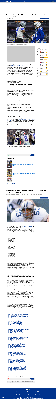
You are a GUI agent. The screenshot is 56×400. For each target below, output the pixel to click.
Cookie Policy (46, 393)
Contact (28, 391)
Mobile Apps (46, 391)
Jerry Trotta (9, 16)
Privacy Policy (29, 393)
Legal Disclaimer (10, 394)
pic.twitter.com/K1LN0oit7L (16, 81)
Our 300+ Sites (37, 391)
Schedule (19, 1)
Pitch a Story (18, 393)
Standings (23, 1)
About (8, 391)
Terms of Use (37, 393)
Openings (17, 391)
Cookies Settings (38, 394)
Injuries (29, 1)
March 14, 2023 (20, 82)
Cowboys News (12, 183)
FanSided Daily (10, 393)
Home (8, 183)
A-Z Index (29, 394)
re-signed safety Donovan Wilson (21, 75)
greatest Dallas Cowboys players (26, 226)
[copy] (12, 18)
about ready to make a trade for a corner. (17, 65)
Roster (27, 1)
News (13, 1)
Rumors (16, 1)
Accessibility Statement (20, 394)
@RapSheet (9, 81)
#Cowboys (11, 80)
